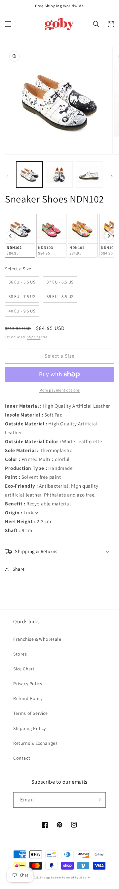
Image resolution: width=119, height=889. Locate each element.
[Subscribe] (98, 800)
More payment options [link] (59, 390)
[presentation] (10, 235)
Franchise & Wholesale (37, 639)
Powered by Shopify (76, 877)
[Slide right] (111, 176)
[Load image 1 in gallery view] (29, 174)
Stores (20, 654)
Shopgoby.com (50, 877)
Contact (21, 758)
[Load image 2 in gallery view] (59, 174)
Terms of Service (30, 713)
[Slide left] (7, 176)
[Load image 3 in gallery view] (89, 174)
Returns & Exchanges (35, 743)
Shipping (34, 337)
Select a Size (18, 269)
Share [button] (19, 569)
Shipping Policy (29, 728)
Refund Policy (28, 698)
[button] (8, 24)
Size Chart (24, 669)
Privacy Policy (27, 684)
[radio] (20, 235)
